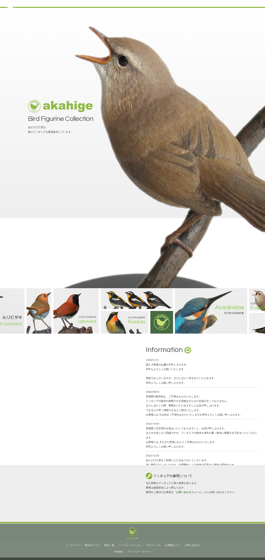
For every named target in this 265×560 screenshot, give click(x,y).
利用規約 (118, 551)
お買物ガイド (229, 3)
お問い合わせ (192, 545)
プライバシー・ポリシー (139, 551)
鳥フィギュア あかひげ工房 (39, 3)
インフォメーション (130, 545)
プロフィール (153, 545)
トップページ (210, 3)
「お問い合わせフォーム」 (189, 492)
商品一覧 (109, 545)
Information (165, 350)
